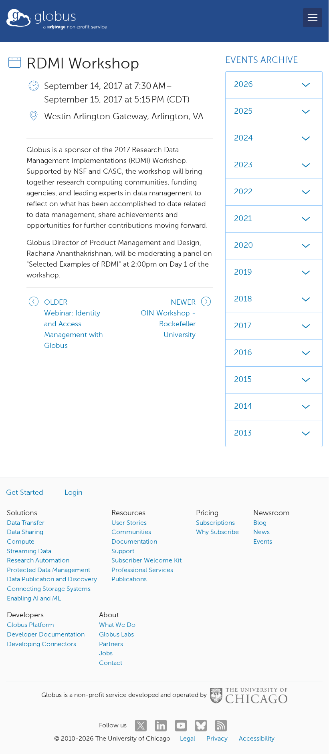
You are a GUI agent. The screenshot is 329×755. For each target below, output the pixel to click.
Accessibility (257, 739)
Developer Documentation (46, 635)
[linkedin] (161, 726)
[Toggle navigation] (312, 17)
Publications (129, 579)
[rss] (221, 726)
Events (262, 542)
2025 (243, 112)
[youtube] (181, 726)
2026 (243, 85)
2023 (243, 165)
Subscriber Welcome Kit (146, 561)
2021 (243, 219)
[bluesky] (201, 726)
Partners (111, 644)
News (261, 532)
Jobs (106, 654)
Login (74, 492)
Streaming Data (29, 551)
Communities (131, 532)
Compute (20, 542)
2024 (243, 139)
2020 (243, 246)
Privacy (217, 739)
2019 (243, 273)
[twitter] (141, 726)
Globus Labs (116, 635)
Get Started (24, 492)
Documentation (134, 542)
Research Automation (38, 561)
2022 (243, 192)
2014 (243, 407)
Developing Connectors (41, 644)
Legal (187, 739)
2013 (243, 434)
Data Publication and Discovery (52, 579)
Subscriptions (215, 523)
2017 (242, 326)
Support (122, 551)
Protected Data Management (48, 570)
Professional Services (142, 570)
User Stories (129, 523)
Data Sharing (25, 532)
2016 (243, 353)
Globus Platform (30, 625)
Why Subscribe (217, 532)
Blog (259, 523)
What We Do (117, 625)
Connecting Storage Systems (49, 589)
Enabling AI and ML (34, 599)
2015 (243, 380)
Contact (110, 663)
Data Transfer (25, 523)
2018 (243, 299)
